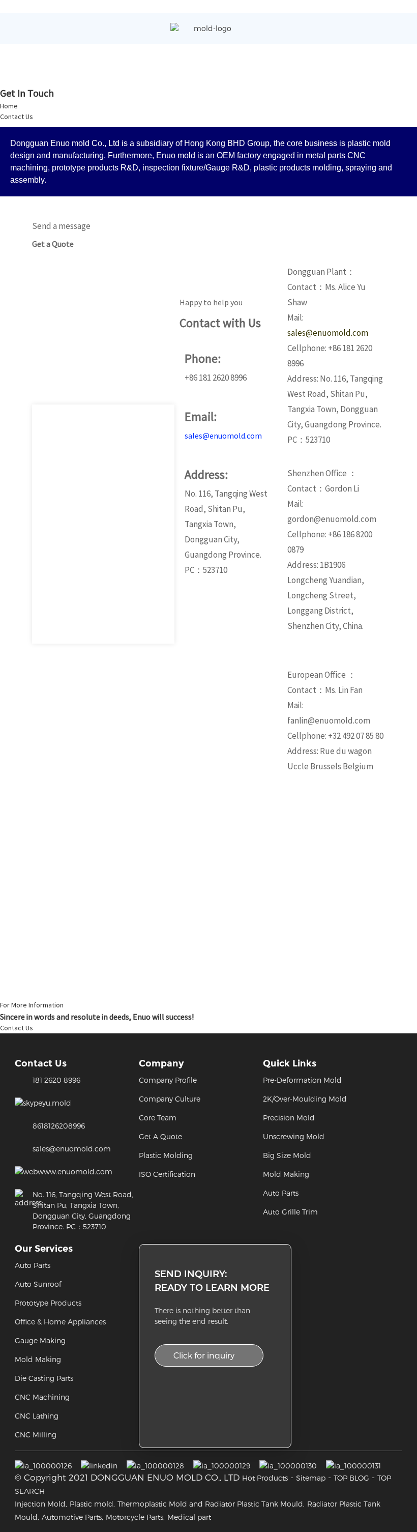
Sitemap (310, 1477)
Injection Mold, (41, 1503)
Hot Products (265, 1477)
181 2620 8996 (56, 1080)
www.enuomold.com (75, 1171)
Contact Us (16, 116)
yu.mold (56, 1103)
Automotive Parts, (72, 1517)
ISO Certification (167, 1174)
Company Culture (169, 1098)
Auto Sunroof (38, 1284)
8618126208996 (59, 1125)
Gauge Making (40, 1340)
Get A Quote (160, 1136)
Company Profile (168, 1080)
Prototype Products (48, 1302)
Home (9, 105)
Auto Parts (281, 1193)
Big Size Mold (287, 1155)
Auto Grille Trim (290, 1211)
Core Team (157, 1117)
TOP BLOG (351, 1477)
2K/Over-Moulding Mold (305, 1098)
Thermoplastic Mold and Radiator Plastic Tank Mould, (211, 1503)
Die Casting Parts (44, 1378)
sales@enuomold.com (223, 435)
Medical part (189, 1517)
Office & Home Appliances (60, 1321)
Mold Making (286, 1174)
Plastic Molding (166, 1155)
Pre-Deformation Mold (302, 1080)
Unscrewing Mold (293, 1136)
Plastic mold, (92, 1503)
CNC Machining (42, 1397)
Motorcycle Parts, (135, 1517)
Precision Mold (289, 1117)
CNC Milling (35, 1434)
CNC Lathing (36, 1415)
